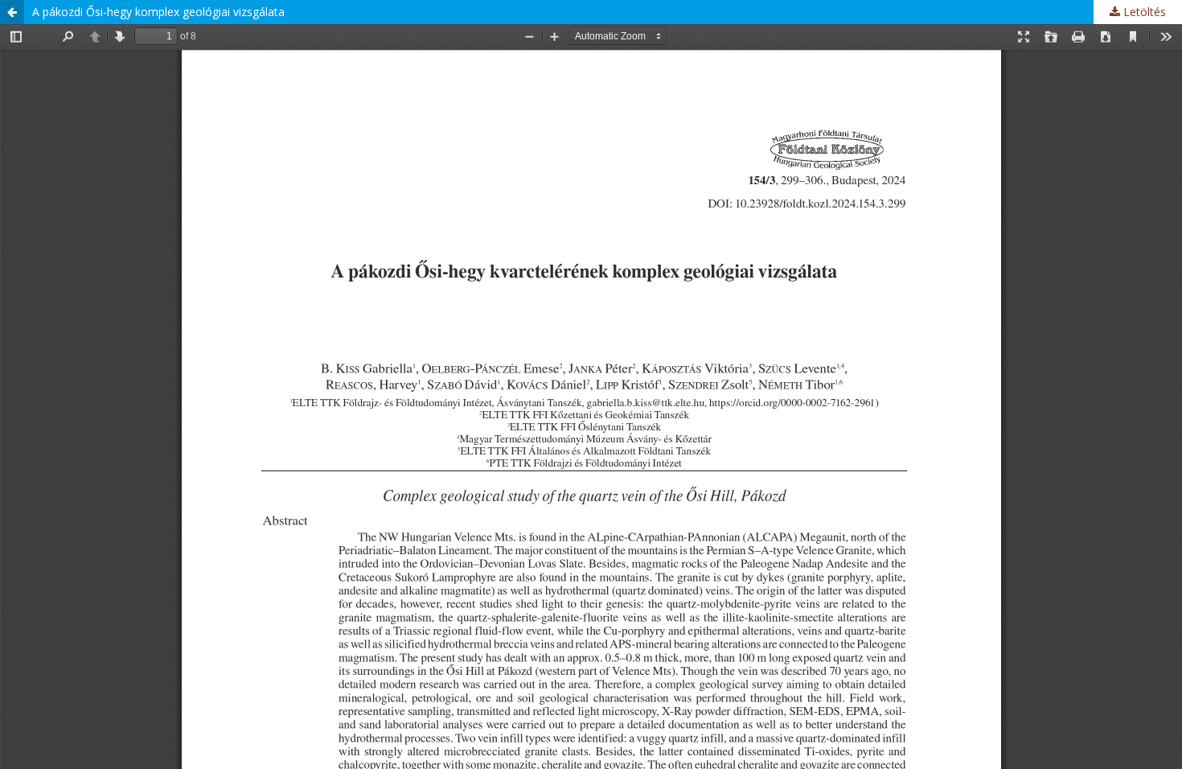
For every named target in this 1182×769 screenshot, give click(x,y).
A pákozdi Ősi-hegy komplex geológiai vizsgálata (158, 11)
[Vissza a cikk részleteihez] (12, 12)
